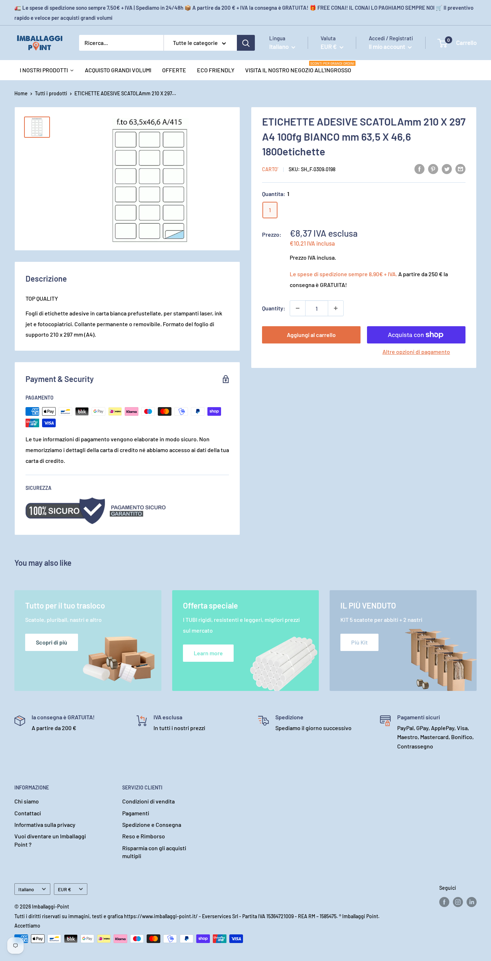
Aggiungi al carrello (311, 334)
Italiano (26, 889)
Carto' (270, 169)
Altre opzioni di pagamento (416, 351)
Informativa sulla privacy (44, 824)
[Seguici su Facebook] (444, 902)
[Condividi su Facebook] (419, 168)
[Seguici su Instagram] (458, 902)
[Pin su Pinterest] (433, 168)
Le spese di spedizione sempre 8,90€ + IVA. (343, 273)
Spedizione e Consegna (151, 824)
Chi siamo (26, 801)
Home (21, 93)
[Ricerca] (246, 43)
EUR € (64, 889)
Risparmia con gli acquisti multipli (154, 851)
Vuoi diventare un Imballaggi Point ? (50, 840)
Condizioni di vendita (148, 801)
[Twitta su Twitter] (447, 168)
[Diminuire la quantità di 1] (297, 308)
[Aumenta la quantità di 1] (335, 308)
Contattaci (27, 813)
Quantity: (273, 308)
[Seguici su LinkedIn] (472, 902)
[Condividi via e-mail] (460, 168)
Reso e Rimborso (143, 836)
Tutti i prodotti (51, 93)
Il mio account (387, 46)
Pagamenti (135, 813)
